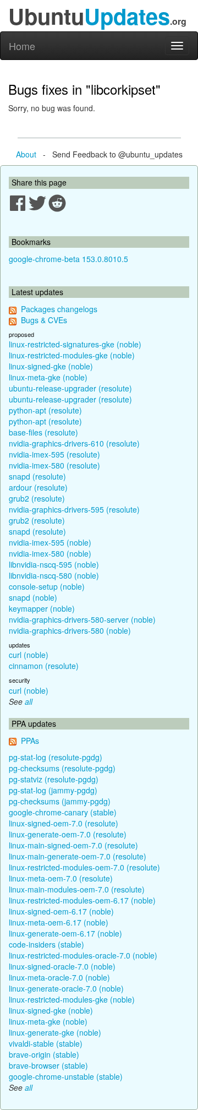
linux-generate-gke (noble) (55, 1032)
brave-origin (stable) (44, 1054)
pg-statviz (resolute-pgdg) (53, 779)
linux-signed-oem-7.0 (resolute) (63, 823)
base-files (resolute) (43, 432)
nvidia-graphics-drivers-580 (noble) (70, 630)
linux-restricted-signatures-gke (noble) (75, 344)
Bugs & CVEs (44, 319)
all (28, 701)
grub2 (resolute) (37, 498)
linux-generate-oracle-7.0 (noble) (66, 988)
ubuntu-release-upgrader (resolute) (70, 388)
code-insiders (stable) (46, 944)
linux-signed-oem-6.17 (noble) (61, 911)
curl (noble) (28, 654)
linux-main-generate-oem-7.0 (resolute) (77, 856)
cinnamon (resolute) (44, 665)
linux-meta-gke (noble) (48, 377)
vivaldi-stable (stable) (45, 1043)
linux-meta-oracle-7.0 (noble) (59, 977)
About (26, 154)
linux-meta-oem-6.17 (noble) (58, 922)
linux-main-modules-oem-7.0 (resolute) (77, 889)
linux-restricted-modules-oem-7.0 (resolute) (84, 867)
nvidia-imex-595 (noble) (50, 542)
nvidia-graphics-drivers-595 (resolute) (74, 509)
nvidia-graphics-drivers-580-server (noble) (82, 619)
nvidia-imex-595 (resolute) (54, 454)
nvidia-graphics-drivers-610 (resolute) (74, 443)
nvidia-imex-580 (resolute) (54, 465)
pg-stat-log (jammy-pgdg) (53, 790)
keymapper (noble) (42, 608)
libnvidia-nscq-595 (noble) (54, 564)
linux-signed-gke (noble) (51, 366)
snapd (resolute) (37, 476)
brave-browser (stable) (48, 1065)
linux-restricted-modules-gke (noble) (72, 355)
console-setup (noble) (47, 586)
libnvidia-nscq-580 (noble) (54, 575)
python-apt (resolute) (45, 410)
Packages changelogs (59, 308)
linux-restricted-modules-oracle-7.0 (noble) (83, 955)
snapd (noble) (33, 597)
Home (22, 46)
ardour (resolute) (38, 487)
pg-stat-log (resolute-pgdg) (55, 757)
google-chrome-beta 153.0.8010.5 (68, 258)
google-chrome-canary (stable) (63, 812)
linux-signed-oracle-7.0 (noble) (62, 966)
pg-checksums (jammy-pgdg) (60, 801)
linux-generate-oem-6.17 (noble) (65, 933)
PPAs (30, 740)
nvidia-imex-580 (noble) (50, 553)
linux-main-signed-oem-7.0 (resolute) (73, 845)
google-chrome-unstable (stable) (66, 1076)
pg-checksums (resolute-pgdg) (62, 768)
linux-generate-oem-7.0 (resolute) (68, 834)
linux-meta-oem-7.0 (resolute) (61, 878)
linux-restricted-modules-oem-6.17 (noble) (82, 900)
